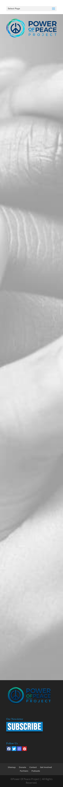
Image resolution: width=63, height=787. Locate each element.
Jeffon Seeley (15, 131)
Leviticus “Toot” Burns (20, 179)
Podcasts (35, 770)
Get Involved (46, 767)
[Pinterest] (24, 748)
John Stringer (15, 227)
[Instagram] (19, 748)
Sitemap (12, 767)
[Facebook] (9, 748)
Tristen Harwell (16, 609)
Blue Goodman (16, 370)
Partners (24, 770)
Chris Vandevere (17, 466)
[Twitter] (14, 748)
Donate (22, 767)
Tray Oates (14, 322)
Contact (33, 767)
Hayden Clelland (17, 275)
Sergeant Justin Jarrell (19, 83)
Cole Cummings (17, 561)
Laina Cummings (17, 418)
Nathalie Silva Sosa (18, 657)
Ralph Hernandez (17, 513)
